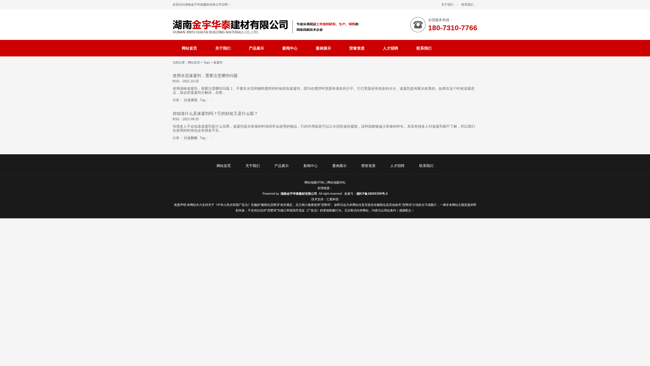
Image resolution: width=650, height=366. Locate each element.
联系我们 (467, 4)
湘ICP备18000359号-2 (372, 193)
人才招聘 (397, 166)
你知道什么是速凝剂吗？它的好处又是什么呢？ (215, 113)
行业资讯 (190, 100)
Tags (206, 62)
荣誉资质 (368, 166)
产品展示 (281, 166)
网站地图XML (336, 182)
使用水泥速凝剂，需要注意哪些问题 (205, 75)
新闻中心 (310, 166)
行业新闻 (190, 138)
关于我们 (447, 4)
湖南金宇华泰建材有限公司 (299, 193)
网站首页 (194, 62)
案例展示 (339, 166)
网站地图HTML (314, 182)
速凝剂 (217, 62)
